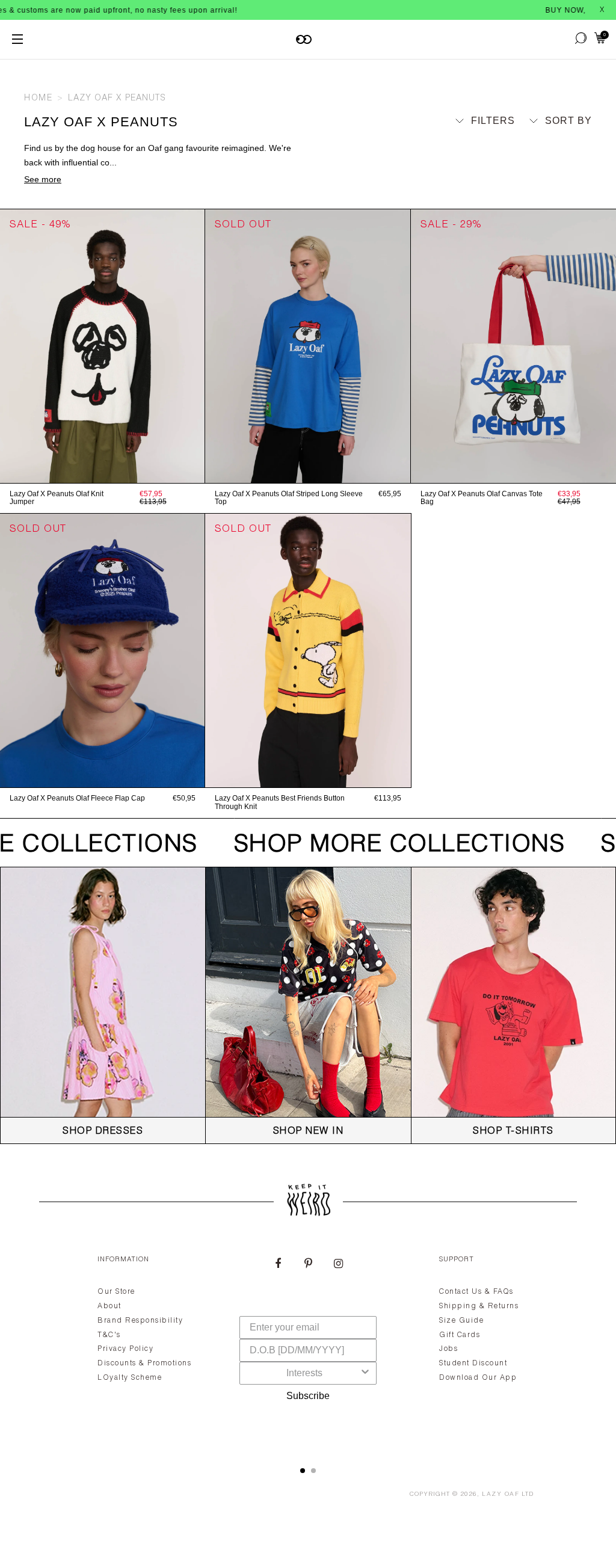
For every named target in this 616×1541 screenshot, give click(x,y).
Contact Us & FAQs (476, 1292)
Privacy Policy (125, 1349)
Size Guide (461, 1320)
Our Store (116, 1292)
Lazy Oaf (500, 1495)
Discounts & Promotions (144, 1363)
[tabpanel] (308, 1347)
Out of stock (308, 470)
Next (199, 346)
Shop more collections (386, 846)
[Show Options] (365, 1373)
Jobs (448, 1349)
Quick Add (102, 470)
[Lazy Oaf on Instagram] (338, 1265)
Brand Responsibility (140, 1320)
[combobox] (304, 1373)
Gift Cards (459, 1335)
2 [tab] (313, 1470)
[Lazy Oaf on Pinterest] (308, 1265)
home (38, 98)
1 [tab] (302, 1470)
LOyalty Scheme (129, 1378)
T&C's (109, 1335)
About (109, 1306)
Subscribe (308, 1396)
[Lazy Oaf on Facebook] (278, 1265)
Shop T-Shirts (513, 1132)
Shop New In (308, 1132)
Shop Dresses (103, 1132)
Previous (6, 346)
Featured (555, 143)
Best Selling (545, 177)
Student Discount (473, 1363)
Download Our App (478, 1378)
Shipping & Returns (479, 1306)
